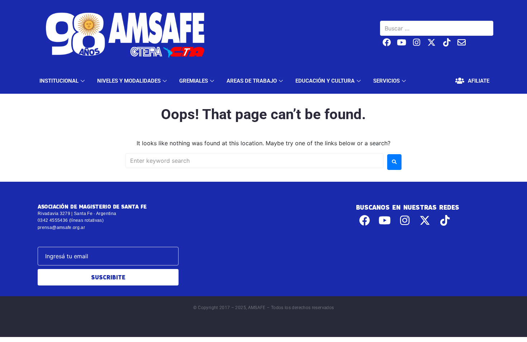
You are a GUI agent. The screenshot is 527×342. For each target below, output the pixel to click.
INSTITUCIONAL (59, 81)
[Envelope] (461, 42)
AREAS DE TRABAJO (252, 81)
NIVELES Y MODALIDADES (129, 81)
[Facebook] (386, 42)
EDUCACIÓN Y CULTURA (325, 81)
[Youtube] (401, 42)
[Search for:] (254, 160)
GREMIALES (193, 81)
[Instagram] (416, 42)
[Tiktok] (446, 42)
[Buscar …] (436, 28)
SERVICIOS (386, 81)
